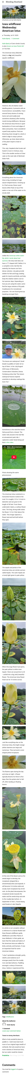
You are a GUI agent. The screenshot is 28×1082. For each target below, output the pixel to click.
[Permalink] (2, 35)
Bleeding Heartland (14, 2)
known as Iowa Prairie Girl (15, 46)
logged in (14, 1069)
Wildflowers (10, 1017)
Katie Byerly (6, 38)
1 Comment (15, 38)
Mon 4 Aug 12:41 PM (17, 1055)
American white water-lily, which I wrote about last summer (13, 258)
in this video (9, 442)
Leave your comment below (11, 1031)
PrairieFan (5, 1055)
